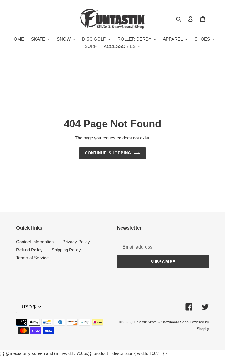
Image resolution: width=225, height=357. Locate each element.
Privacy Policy (76, 241)
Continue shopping (108, 153)
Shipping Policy (66, 249)
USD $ (29, 306)
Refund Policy (29, 249)
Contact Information (35, 241)
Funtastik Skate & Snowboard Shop (160, 322)
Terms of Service (32, 257)
